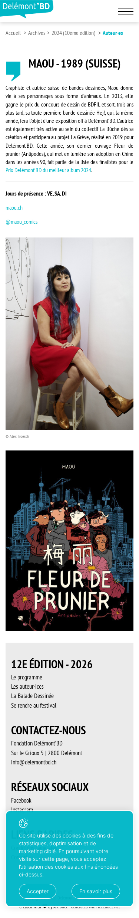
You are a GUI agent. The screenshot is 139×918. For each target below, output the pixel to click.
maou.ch (14, 207)
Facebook (21, 800)
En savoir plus (95, 891)
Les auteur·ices (27, 686)
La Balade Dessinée (32, 696)
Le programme (26, 677)
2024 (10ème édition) (73, 32)
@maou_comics (21, 221)
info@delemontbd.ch (33, 762)
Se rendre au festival (33, 705)
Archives (36, 32)
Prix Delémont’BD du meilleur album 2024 (48, 170)
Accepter (38, 891)
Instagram (22, 810)
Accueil (13, 32)
